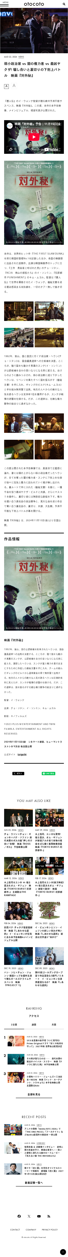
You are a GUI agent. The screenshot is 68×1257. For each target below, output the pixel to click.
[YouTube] (39, 1216)
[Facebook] (19, 1216)
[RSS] (49, 1216)
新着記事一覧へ (34, 1183)
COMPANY (31, 1229)
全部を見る (34, 1094)
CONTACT (15, 1229)
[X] (29, 1216)
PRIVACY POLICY (50, 1229)
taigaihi (22, 755)
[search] (64, 4)
